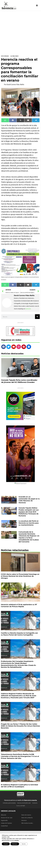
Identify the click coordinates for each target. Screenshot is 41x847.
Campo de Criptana (6, 823)
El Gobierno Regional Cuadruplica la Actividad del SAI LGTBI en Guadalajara (19, 786)
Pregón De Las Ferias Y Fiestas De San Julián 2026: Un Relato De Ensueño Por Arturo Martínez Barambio (20, 726)
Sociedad (5, 56)
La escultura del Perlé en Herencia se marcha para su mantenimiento (29, 523)
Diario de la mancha (30, 800)
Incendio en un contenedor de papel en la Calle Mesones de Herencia (29, 500)
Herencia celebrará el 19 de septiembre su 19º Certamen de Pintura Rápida (19, 605)
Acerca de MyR (20, 806)
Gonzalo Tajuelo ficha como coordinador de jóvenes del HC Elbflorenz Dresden (19, 381)
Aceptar (6, 844)
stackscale (28, 309)
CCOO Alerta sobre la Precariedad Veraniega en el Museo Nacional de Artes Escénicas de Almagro (20, 576)
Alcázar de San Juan (6, 817)
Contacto (34, 803)
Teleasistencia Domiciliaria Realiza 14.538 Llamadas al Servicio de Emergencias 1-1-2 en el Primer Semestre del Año (20, 756)
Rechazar (14, 844)
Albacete (3, 815)
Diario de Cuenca (26, 815)
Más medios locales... (27, 823)
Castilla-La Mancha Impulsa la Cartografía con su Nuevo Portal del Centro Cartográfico (19, 634)
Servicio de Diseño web (24, 803)
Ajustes (24, 844)
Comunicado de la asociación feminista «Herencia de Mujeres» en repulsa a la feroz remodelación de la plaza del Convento (29, 537)
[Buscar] (37, 316)
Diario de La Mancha (27, 817)
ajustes (16, 840)
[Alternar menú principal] (37, 5)
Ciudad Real (4, 826)
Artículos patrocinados (9, 803)
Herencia (24, 820)
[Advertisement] (20, 32)
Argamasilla (4, 820)
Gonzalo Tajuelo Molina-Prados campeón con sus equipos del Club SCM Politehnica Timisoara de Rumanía (29, 512)
